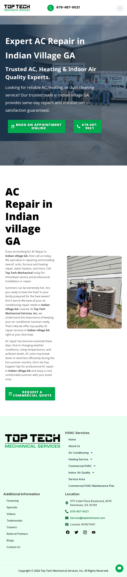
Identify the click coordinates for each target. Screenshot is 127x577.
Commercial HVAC (80, 466)
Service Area (76, 479)
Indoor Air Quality (79, 472)
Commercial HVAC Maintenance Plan (91, 485)
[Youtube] (93, 532)
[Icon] (67, 532)
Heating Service (78, 459)
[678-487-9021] (50, 8)
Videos (11, 514)
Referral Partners (17, 533)
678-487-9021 (68, 7)
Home (72, 439)
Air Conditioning (78, 452)
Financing (13, 500)
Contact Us (13, 547)
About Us (74, 446)
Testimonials (14, 520)
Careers (12, 527)
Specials (12, 507)
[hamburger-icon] (120, 7)
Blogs (10, 540)
